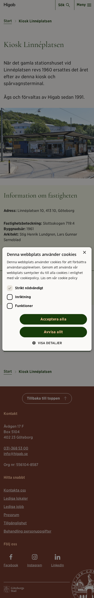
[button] (47, 343)
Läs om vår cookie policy (59, 278)
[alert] (47, 299)
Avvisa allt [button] (53, 332)
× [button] (84, 252)
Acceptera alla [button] (53, 319)
